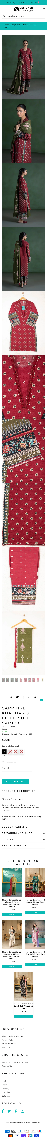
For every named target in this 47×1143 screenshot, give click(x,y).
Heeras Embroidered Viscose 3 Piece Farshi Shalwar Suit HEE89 (11, 903)
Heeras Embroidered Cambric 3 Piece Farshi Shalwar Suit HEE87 (11, 955)
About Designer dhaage (12, 1036)
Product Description (19, 791)
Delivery (9, 839)
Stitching (6, 1096)
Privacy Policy (8, 1040)
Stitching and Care (17, 833)
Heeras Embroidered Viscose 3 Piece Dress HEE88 (35, 902)
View (11, 914)
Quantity (6, 768)
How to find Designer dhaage (15, 1062)
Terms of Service (9, 1044)
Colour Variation (16, 827)
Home (6, 25)
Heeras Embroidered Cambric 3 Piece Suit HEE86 (35, 954)
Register (5, 1085)
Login (4, 1081)
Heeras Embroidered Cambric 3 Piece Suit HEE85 (23, 1006)
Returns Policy (14, 845)
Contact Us (7, 1066)
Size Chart (6, 1092)
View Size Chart (11, 762)
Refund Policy (8, 1047)
